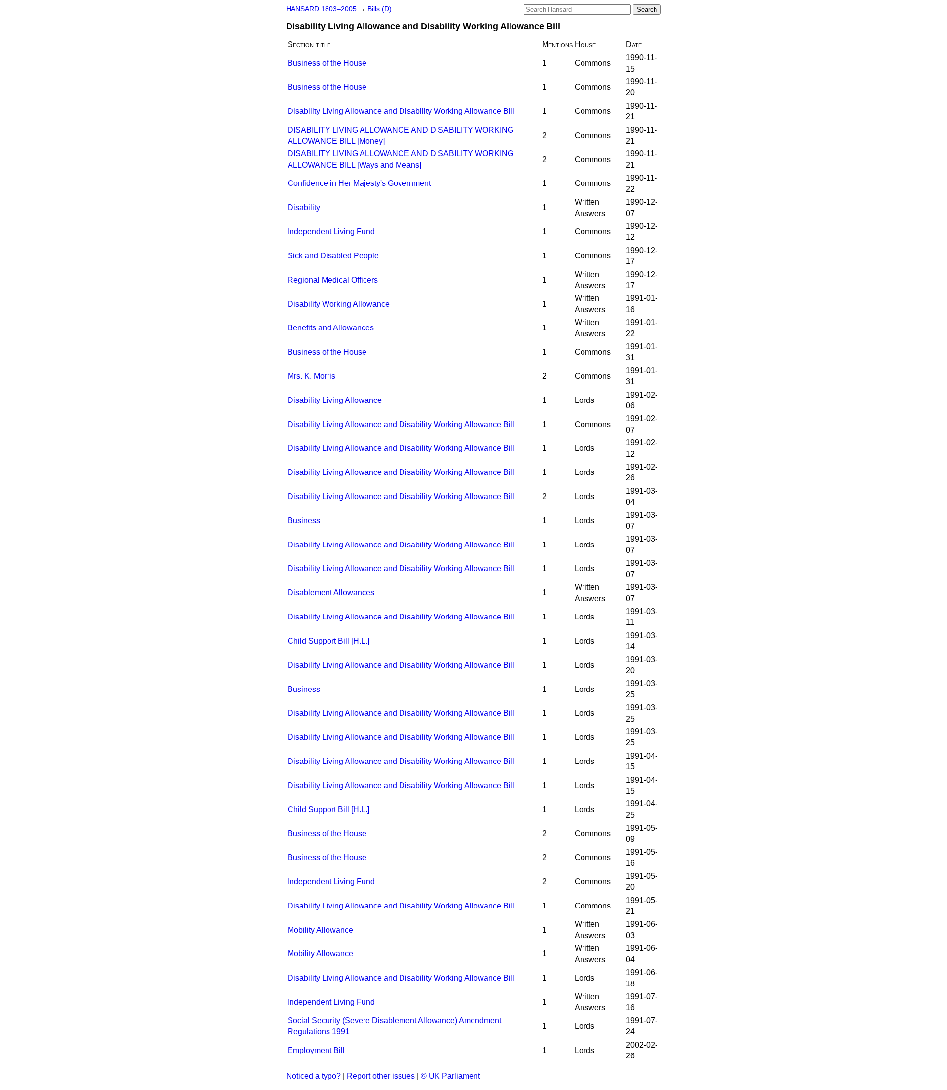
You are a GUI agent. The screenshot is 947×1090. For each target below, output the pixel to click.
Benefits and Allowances (331, 328)
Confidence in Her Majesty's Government (359, 183)
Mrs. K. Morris (311, 376)
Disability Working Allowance (339, 304)
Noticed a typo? (313, 1076)
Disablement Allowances (331, 592)
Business (304, 520)
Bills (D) (379, 9)
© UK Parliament (450, 1076)
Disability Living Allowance (335, 400)
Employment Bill (316, 1050)
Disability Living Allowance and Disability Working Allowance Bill (401, 111)
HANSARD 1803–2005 (321, 9)
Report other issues (381, 1076)
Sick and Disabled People (333, 256)
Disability (304, 207)
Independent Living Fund (331, 231)
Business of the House (327, 63)
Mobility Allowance (320, 930)
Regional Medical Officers (333, 280)
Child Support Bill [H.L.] (328, 641)
